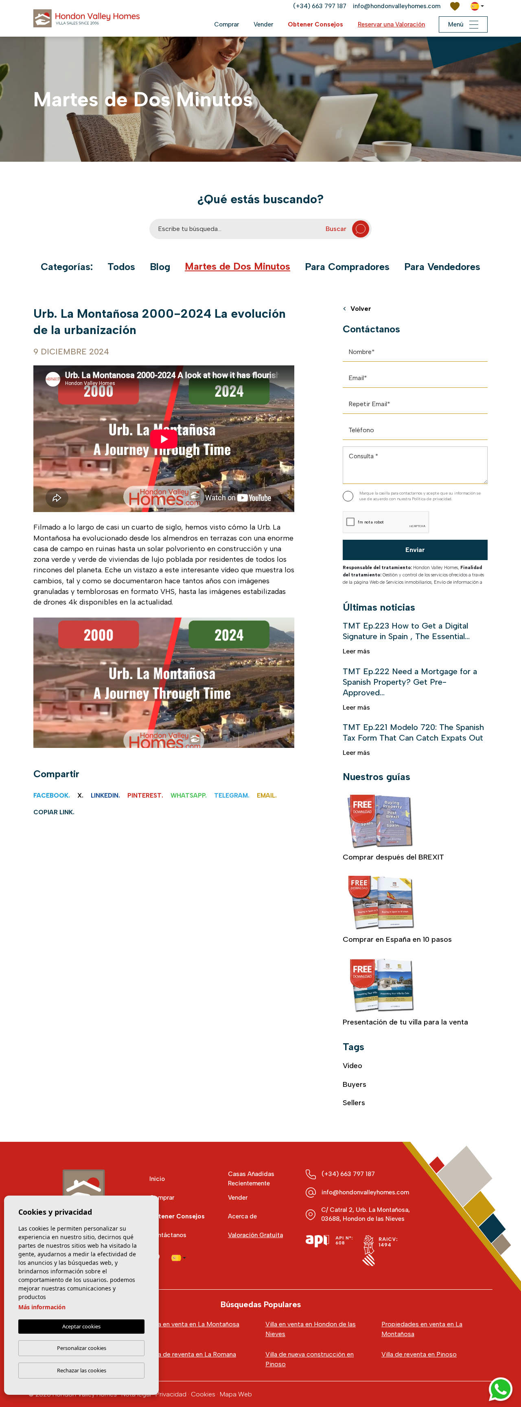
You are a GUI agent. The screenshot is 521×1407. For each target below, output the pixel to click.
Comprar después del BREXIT (393, 857)
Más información (42, 1307)
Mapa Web (236, 1394)
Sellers (354, 1102)
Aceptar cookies (81, 1326)
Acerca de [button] (242, 1216)
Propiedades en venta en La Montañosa (421, 1329)
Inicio (157, 1179)
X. (80, 795)
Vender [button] (263, 24)
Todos (121, 267)
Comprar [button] (226, 24)
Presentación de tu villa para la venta (405, 1022)
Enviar (415, 550)
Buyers (354, 1084)
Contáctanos (167, 1235)
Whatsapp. (189, 795)
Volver (360, 309)
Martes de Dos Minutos (237, 267)
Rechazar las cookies (81, 1370)
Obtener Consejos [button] (315, 24)
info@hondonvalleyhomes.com (396, 6)
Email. (267, 795)
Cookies (203, 1394)
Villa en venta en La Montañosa (194, 1324)
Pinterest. (145, 795)
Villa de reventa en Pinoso (419, 1354)
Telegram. (232, 795)
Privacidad (170, 1394)
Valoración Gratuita (255, 1235)
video (352, 1065)
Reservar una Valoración (391, 24)
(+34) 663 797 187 (319, 6)
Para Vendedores (442, 267)
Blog (160, 267)
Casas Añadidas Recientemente (251, 1178)
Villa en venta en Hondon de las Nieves (310, 1329)
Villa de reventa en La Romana (192, 1354)
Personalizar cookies (81, 1348)
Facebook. (51, 795)
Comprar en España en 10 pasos (397, 939)
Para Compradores (347, 267)
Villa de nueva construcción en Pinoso (309, 1359)
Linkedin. (105, 795)
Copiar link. (53, 812)
